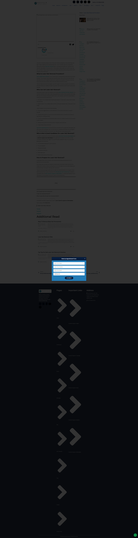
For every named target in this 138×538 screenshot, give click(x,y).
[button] (135, 535)
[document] (69, 269)
